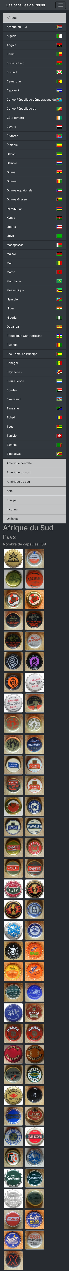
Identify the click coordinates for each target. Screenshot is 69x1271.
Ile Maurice (14, 208)
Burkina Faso (15, 63)
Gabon (11, 154)
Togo (10, 426)
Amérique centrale (19, 463)
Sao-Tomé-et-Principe (22, 354)
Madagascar (15, 245)
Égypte (11, 127)
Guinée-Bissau (17, 199)
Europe (11, 500)
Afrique (12, 18)
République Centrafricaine (24, 336)
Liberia (11, 227)
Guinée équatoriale (20, 190)
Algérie (11, 36)
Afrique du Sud (17, 27)
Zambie (12, 445)
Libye (10, 236)
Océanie (12, 519)
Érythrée (12, 136)
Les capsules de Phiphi (25, 5)
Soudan (12, 390)
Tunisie (12, 435)
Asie (10, 491)
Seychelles (14, 372)
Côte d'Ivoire (15, 118)
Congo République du (21, 108)
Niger (10, 308)
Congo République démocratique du (31, 99)
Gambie (12, 163)
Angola (11, 45)
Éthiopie (12, 145)
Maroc (11, 272)
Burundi (12, 72)
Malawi (11, 254)
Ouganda (13, 326)
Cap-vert (13, 90)
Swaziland (14, 399)
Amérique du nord (19, 472)
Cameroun (14, 81)
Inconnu (12, 509)
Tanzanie (13, 408)
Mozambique (15, 290)
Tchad (11, 417)
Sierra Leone (15, 381)
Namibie (12, 299)
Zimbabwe (14, 454)
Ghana (11, 172)
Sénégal (12, 363)
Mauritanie (14, 281)
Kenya (11, 217)
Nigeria (11, 317)
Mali (9, 263)
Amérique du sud (18, 481)
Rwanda (12, 345)
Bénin (11, 54)
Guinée (11, 181)
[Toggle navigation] (60, 5)
